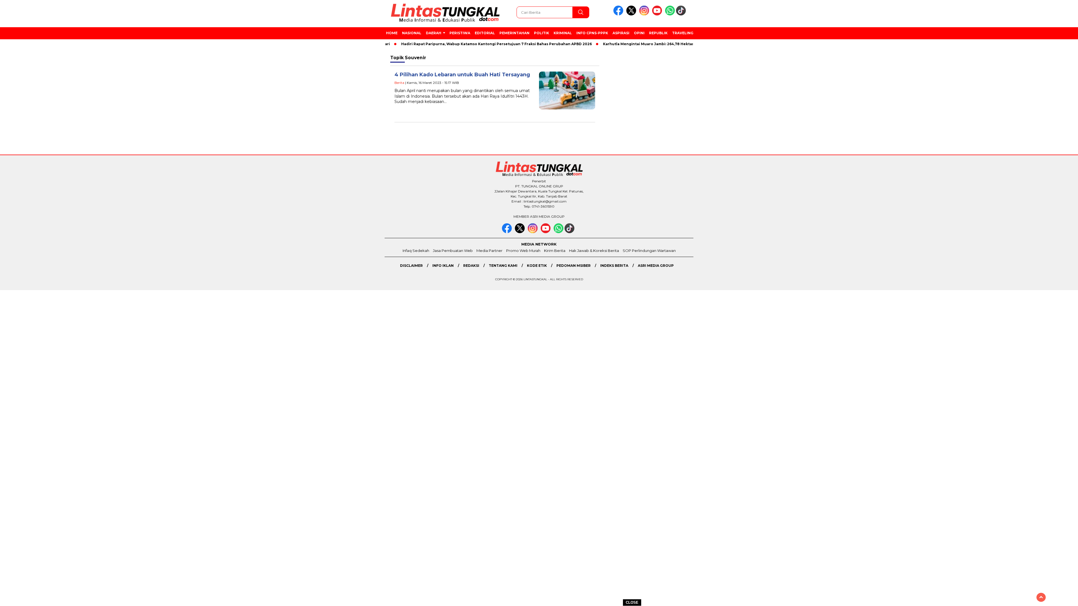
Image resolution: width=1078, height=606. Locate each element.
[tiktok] (682, 14)
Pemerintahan (514, 33)
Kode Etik (537, 265)
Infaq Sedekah (416, 250)
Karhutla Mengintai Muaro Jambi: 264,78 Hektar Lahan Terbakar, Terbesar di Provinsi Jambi (672, 44)
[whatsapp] (670, 14)
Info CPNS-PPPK (592, 33)
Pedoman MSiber (573, 265)
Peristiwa (459, 33)
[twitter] (632, 14)
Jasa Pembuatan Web (453, 250)
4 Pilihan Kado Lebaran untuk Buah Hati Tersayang (462, 75)
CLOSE (632, 602)
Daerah (433, 33)
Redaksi (471, 265)
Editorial (485, 33)
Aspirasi (621, 33)
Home (392, 33)
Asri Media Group (656, 265)
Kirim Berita (554, 250)
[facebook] (619, 14)
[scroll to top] (1041, 597)
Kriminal (563, 33)
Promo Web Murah (523, 250)
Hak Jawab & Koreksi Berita (594, 250)
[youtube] (658, 14)
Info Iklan (443, 265)
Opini (639, 33)
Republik (658, 33)
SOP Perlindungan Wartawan (649, 250)
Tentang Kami (503, 265)
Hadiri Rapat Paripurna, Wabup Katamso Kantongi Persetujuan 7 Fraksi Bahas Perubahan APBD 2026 (479, 44)
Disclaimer (411, 265)
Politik (541, 33)
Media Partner (489, 250)
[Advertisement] (739, 145)
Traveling (682, 33)
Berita (399, 83)
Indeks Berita (614, 265)
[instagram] (645, 14)
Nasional (411, 33)
